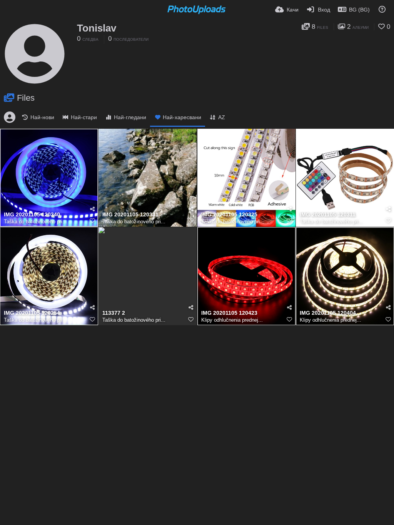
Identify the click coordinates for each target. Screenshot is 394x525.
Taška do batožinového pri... (35, 221)
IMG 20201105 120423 (229, 313)
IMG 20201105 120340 (32, 215)
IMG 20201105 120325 (229, 215)
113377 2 (113, 313)
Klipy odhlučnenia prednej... (232, 320)
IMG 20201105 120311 (328, 215)
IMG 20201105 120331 (130, 215)
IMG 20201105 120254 (32, 313)
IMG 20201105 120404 (328, 313)
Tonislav (96, 28)
